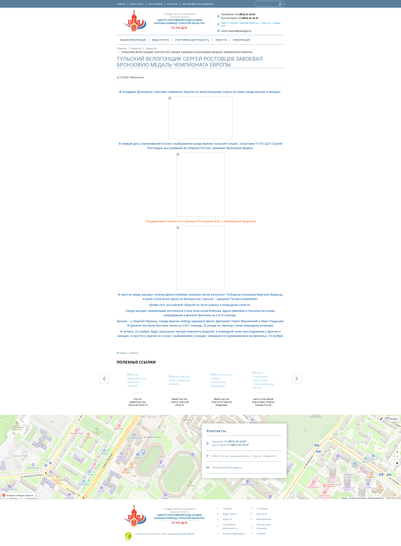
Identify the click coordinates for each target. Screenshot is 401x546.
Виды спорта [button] (160, 39)
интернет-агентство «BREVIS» (181, 533)
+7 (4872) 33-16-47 (247, 18)
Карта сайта (136, 3)
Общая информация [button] (133, 39)
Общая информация (233, 533)
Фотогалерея (155, 3)
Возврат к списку (127, 352)
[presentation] (104, 378)
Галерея (260, 533)
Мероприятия (263, 519)
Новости (221, 39)
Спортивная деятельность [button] (192, 39)
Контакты (172, 3)
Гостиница (262, 508)
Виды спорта (230, 513)
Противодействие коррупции (197, 3)
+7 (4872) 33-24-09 (244, 14)
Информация (241, 39)
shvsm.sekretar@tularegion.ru (236, 30)
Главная (121, 3)
